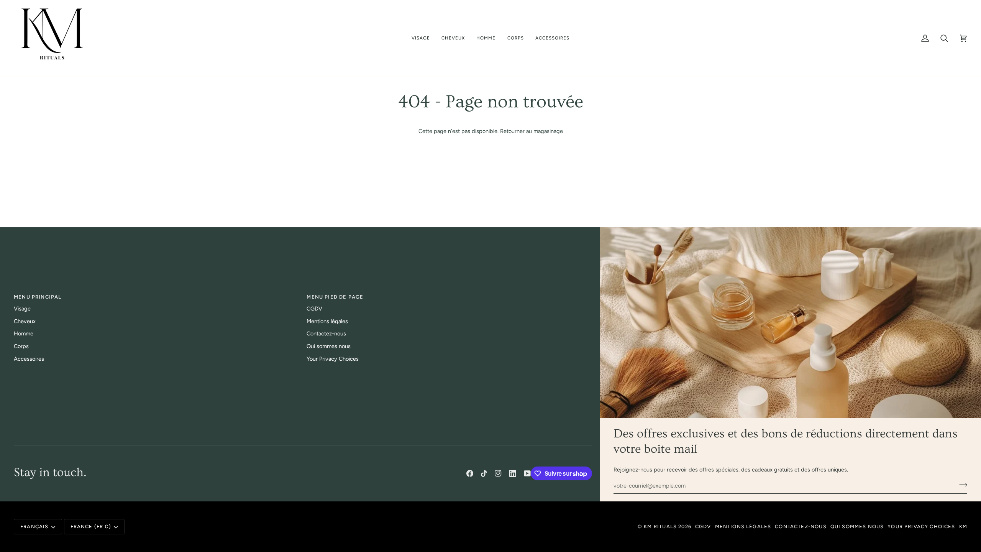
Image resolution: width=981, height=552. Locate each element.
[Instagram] (498, 473)
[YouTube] (527, 473)
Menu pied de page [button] (335, 297)
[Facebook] (469, 473)
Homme (23, 333)
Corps (21, 346)
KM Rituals (660, 526)
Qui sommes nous (329, 346)
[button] (421, 38)
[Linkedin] (512, 473)
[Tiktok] (484, 473)
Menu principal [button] (37, 297)
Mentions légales (327, 321)
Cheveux (25, 321)
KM (963, 526)
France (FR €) (91, 526)
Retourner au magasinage (531, 131)
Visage (22, 308)
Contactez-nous (326, 333)
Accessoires (29, 358)
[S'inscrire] (961, 484)
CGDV (314, 308)
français (34, 526)
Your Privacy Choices (333, 358)
